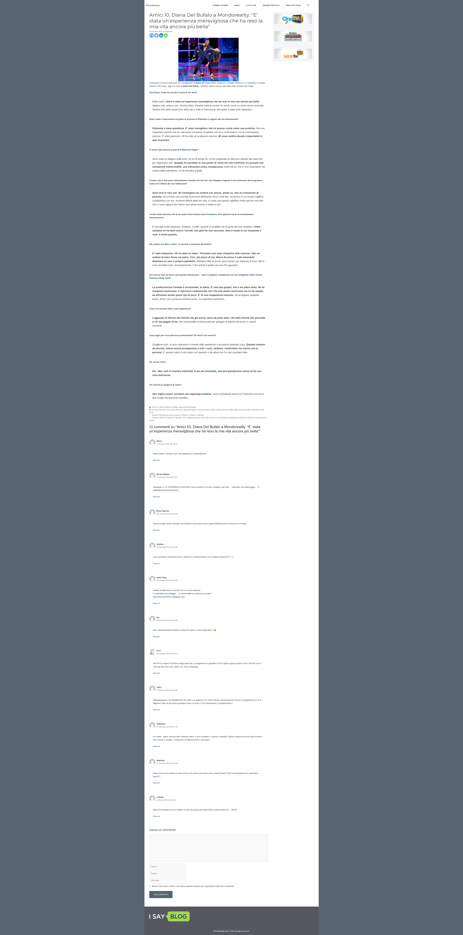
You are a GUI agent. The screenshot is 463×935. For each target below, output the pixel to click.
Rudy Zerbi (164, 278)
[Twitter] (156, 35)
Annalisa (206, 394)
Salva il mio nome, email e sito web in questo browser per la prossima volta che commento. (193, 886)
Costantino (251, 83)
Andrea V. (239, 83)
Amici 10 (155, 407)
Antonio (152, 86)
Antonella (210, 371)
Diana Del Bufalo (190, 410)
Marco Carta (171, 244)
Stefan (213, 83)
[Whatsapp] (166, 35)
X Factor (251, 5)
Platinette (202, 119)
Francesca (212, 214)
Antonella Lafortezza (175, 410)
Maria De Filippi (189, 150)
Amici (237, 5)
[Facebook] (152, 35)
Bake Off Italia (293, 5)
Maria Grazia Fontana (242, 410)
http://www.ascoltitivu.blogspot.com (169, 597)
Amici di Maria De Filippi (168, 407)
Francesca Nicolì (203, 410)
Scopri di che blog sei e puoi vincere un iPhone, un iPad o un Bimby (178, 415)
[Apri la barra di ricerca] (308, 5)
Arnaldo (230, 83)
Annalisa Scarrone (159, 410)
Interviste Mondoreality (187, 407)
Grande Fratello (271, 5)
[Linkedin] (161, 35)
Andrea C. (221, 83)
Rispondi (156, 460)
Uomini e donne (220, 5)
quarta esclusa (215, 86)
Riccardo (162, 86)
